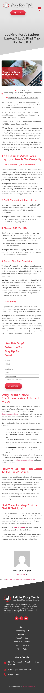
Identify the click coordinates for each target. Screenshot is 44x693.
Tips (23, 95)
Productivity (8, 93)
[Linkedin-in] (21, 618)
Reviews (17, 642)
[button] (40, 9)
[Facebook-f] (17, 618)
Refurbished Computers (23, 93)
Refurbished (20, 98)
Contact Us (25, 642)
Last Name (9, 369)
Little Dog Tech (29, 686)
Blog (26, 638)
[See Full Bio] (26, 574)
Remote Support (22, 631)
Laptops (11, 98)
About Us (19, 638)
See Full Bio (20, 574)
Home (22, 627)
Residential (37, 93)
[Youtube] (26, 618)
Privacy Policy (22, 649)
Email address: (10, 377)
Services (20, 634)
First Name (9, 361)
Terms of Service (22, 645)
